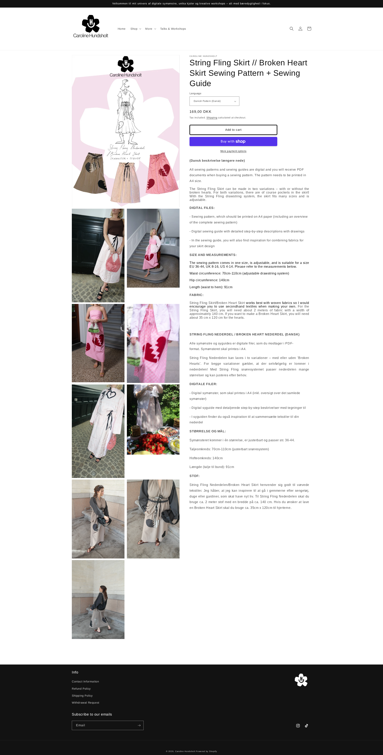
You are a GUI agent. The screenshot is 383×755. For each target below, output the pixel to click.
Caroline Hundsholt (185, 751)
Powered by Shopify (206, 751)
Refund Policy (81, 688)
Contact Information (85, 681)
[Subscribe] (139, 725)
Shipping (211, 117)
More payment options (233, 151)
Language (195, 93)
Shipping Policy (82, 695)
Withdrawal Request (85, 702)
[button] (135, 29)
